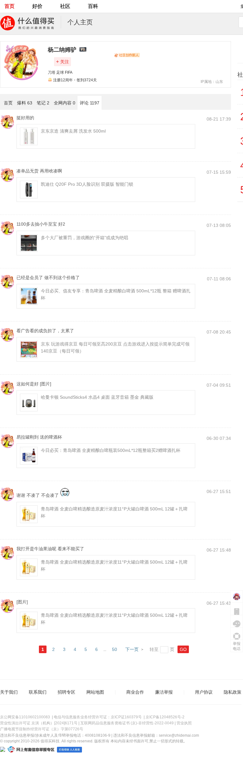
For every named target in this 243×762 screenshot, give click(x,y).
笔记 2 (43, 102)
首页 (9, 6)
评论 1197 (89, 102)
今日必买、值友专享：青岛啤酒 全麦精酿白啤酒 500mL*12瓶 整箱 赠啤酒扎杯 (115, 294)
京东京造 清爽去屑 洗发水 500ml (73, 131)
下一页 (132, 649)
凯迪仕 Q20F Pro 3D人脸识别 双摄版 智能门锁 (87, 184)
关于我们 (9, 692)
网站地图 (95, 692)
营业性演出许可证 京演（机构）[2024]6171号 (39, 723)
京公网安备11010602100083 (25, 717)
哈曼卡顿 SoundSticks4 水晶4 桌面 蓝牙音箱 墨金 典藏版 (97, 397)
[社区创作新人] (127, 55)
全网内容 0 (64, 102)
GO (183, 649)
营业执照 (184, 723)
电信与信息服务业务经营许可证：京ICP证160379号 (98, 717)
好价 (37, 6)
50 (114, 649)
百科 (93, 6)
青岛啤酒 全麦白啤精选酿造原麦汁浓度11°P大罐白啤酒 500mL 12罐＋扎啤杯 (114, 512)
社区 (65, 6)
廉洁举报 (164, 692)
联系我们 (38, 692)
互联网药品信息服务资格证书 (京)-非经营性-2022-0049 (127, 723)
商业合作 (135, 692)
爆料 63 (24, 102)
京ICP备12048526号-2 (165, 717)
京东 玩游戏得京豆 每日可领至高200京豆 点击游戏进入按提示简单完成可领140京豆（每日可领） (115, 347)
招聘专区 (66, 692)
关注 (62, 61)
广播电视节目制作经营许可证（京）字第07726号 (41, 729)
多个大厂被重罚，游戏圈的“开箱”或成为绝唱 (84, 237)
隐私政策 (232, 692)
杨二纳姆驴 (62, 50)
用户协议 (204, 692)
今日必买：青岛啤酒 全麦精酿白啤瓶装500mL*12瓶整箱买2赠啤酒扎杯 (110, 450)
